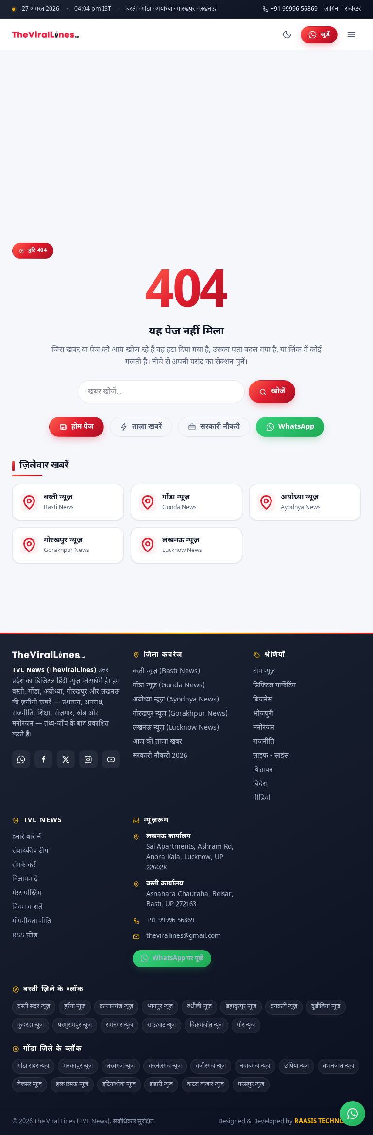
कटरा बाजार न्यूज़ (205, 1084)
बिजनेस (262, 699)
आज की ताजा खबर (157, 742)
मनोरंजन (263, 728)
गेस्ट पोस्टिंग (26, 893)
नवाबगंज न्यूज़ (255, 1066)
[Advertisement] (186, 123)
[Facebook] (43, 759)
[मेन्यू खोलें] (351, 34)
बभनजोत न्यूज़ (338, 1066)
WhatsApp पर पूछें (178, 958)
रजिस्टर (353, 9)
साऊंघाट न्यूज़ (161, 1025)
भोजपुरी (263, 713)
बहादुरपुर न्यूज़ (241, 1007)
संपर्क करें (24, 864)
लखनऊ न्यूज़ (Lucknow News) (176, 728)
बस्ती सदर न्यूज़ (33, 1007)
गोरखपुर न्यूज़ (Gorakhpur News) (180, 713)
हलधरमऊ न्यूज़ (72, 1084)
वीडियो (262, 798)
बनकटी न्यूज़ (284, 1007)
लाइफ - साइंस (270, 756)
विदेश (260, 784)
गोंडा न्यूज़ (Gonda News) (169, 685)
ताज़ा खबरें (147, 427)
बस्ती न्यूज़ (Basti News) (166, 671)
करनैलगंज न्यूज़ (165, 1066)
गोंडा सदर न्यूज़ (33, 1066)
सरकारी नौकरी (220, 427)
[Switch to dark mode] (287, 34)
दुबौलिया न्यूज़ (325, 1007)
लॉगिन (331, 9)
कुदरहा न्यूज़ (30, 1025)
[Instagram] (88, 759)
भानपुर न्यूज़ (160, 1007)
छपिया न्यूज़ (296, 1066)
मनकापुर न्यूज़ (78, 1066)
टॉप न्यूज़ (264, 671)
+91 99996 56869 (294, 9)
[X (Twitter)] (66, 759)
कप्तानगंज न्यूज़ (116, 1007)
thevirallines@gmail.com (183, 936)
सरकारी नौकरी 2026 (160, 756)
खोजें (278, 391)
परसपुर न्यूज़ (251, 1084)
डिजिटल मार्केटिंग (274, 685)
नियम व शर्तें (27, 907)
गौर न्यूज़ (246, 1025)
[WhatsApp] (21, 759)
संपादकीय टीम (30, 850)
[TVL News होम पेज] (45, 34)
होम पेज (82, 427)
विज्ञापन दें (24, 879)
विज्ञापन (263, 770)
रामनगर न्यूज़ (119, 1025)
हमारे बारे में (26, 836)
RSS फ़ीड (24, 935)
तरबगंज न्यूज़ (121, 1066)
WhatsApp (296, 427)
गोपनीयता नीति (31, 921)
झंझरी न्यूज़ (161, 1084)
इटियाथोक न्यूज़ (119, 1084)
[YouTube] (111, 759)
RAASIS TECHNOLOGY (327, 1121)
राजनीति (263, 742)
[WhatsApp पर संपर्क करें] (352, 1113)
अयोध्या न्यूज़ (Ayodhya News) (176, 699)
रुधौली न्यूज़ (199, 1007)
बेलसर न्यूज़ (29, 1084)
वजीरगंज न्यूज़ (211, 1066)
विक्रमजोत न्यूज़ (206, 1025)
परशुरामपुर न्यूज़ (75, 1025)
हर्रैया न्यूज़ (74, 1007)
